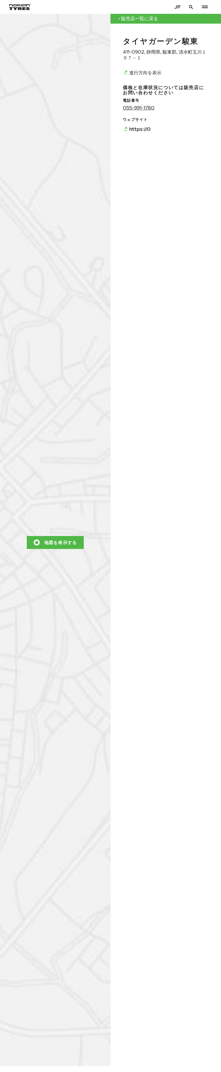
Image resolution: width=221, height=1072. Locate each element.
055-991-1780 (139, 108)
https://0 (139, 129)
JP (177, 7)
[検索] (191, 7)
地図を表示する (60, 542)
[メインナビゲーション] (205, 7)
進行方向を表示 (145, 72)
